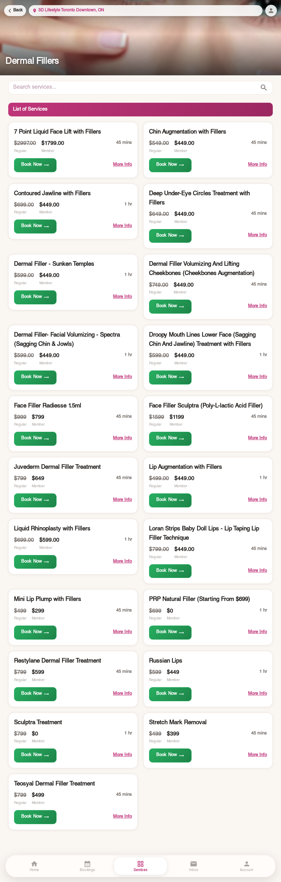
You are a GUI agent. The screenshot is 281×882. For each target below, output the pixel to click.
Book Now (31, 165)
